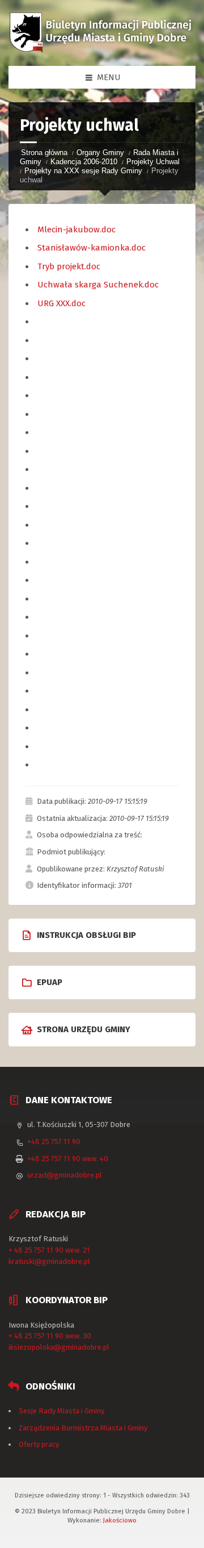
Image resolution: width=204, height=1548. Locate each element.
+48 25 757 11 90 (53, 1141)
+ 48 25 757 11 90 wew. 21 (49, 1250)
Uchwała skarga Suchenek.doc (98, 284)
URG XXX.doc (61, 303)
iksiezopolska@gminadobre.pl (58, 1347)
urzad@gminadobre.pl (64, 1175)
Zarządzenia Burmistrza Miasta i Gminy (83, 1428)
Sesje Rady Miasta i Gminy (61, 1411)
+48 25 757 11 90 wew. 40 (67, 1158)
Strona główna (44, 152)
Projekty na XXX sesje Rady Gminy (83, 170)
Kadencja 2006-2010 (83, 161)
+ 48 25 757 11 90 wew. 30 (49, 1336)
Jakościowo (120, 1520)
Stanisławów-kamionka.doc (91, 248)
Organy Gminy (100, 152)
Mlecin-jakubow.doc (76, 229)
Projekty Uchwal (153, 161)
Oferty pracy (39, 1444)
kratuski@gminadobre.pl (49, 1261)
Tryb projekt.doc (68, 266)
